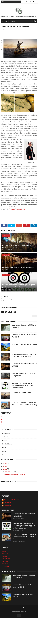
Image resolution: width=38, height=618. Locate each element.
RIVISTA (4, 556)
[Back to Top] (19, 615)
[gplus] (29, 1)
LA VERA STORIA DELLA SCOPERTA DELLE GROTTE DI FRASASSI (16, 246)
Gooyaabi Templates (19, 611)
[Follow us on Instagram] (1, 424)
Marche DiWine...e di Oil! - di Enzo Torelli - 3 (23, 586)
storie (4, 451)
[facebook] (36, 1)
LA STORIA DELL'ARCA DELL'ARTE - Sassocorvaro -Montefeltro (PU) (24, 404)
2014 (5, 469)
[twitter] (33, 1)
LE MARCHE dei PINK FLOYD (21, 393)
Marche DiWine (7, 444)
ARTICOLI (5, 554)
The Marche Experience (16, 209)
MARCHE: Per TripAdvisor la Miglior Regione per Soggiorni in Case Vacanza (18, 286)
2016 (5, 463)
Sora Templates (17, 608)
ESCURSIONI (6, 559)
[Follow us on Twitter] (1, 419)
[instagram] (26, 1)
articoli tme (6, 433)
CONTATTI (5, 566)
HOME (4, 551)
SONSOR (5, 564)
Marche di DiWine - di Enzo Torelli (24, 344)
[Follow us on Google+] (2, 422)
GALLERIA (5, 561)
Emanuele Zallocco (11, 500)
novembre (9, 472)
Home (4, 21)
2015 (5, 466)
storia (4, 448)
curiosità (7, 30)
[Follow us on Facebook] (1, 417)
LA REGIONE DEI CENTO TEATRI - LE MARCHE (18, 267)
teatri (4, 455)
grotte (4, 440)
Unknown (7, 503)
